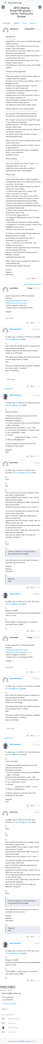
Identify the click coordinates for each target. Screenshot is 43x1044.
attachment (8, 389)
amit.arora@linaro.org (13, 405)
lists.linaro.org (14, 2)
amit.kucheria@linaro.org (21, 473)
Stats (25, 23)
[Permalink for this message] (40, 278)
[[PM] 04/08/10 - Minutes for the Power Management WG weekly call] (39, 7)
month (32, 23)
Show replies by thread (32, 284)
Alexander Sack (16, 329)
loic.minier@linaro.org (13, 339)
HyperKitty (21, 1041)
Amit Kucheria (15, 395)
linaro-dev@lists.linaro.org (11, 993)
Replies (16, 23)
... (7, 343)
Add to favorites (10, 1004)
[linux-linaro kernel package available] (3, 7)
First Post (6, 23)
